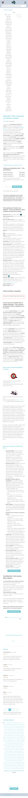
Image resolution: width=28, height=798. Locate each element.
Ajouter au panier (17, 186)
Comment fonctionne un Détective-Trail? (12, 165)
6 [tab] (16, 786)
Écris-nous (16, 566)
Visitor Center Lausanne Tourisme (10, 282)
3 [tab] (15, 641)
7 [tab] (17, 786)
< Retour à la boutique (8, 10)
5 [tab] (14, 786)
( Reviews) (11, 121)
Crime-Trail (12, 382)
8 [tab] (18, 786)
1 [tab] (12, 641)
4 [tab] (13, 786)
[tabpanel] (14, 753)
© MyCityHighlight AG (7, 794)
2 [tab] (14, 641)
